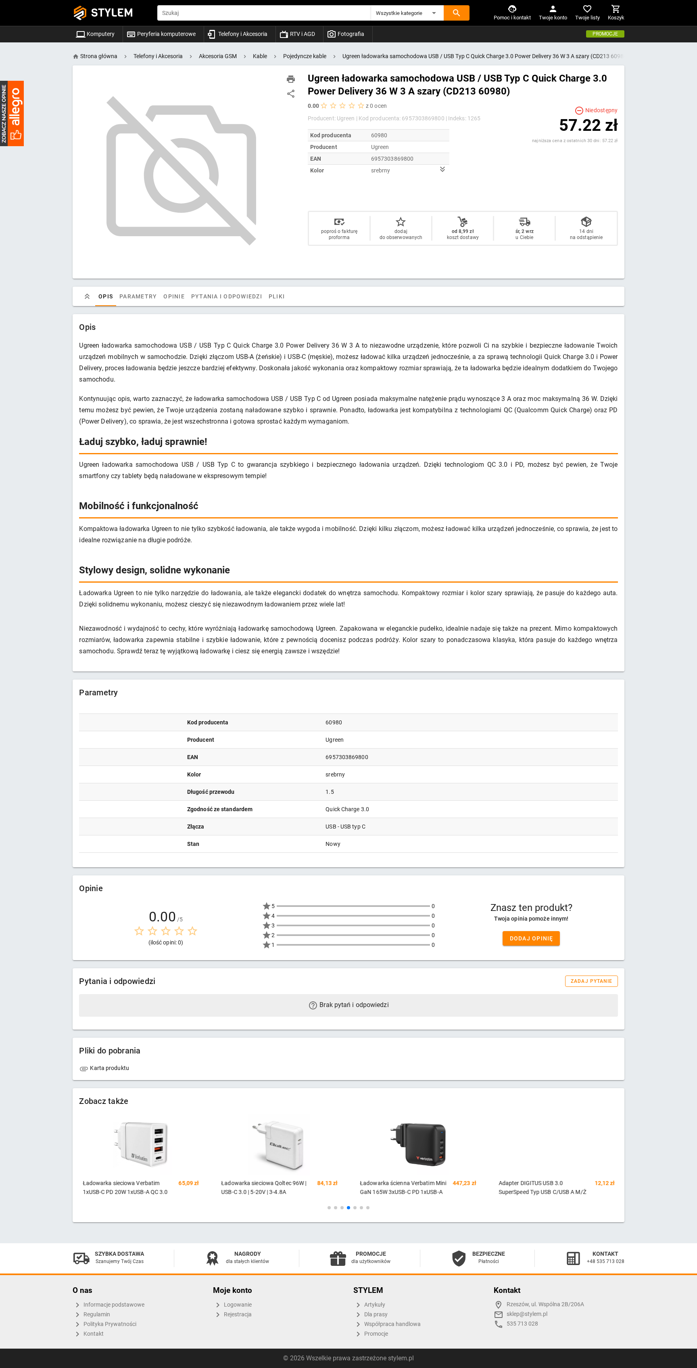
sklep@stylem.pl (527, 1314)
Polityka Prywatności (109, 1324)
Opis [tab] (105, 296)
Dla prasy (375, 1314)
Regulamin (96, 1314)
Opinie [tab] (174, 296)
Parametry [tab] (138, 296)
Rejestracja (237, 1314)
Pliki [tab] (277, 296)
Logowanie (237, 1304)
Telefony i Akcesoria (242, 34)
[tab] (87, 296)
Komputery (100, 34)
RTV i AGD (302, 34)
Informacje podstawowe (113, 1304)
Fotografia (350, 34)
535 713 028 (522, 1323)
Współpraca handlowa (392, 1324)
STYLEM (112, 12)
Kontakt (93, 1333)
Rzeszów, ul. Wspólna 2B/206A (545, 1304)
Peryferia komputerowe (166, 34)
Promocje (605, 34)
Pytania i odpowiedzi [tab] (226, 296)
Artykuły (374, 1304)
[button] (407, 13)
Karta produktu (109, 1068)
